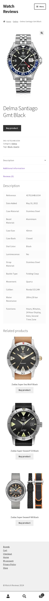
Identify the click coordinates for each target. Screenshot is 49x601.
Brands (6, 546)
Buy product (12, 128)
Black (10, 147)
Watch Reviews (10, 8)
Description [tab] (8, 160)
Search (24, 596)
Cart (5, 550)
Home (8, 21)
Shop (5, 568)
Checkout (7, 553)
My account (8, 560)
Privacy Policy (9, 564)
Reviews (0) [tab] (8, 176)
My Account (8, 596)
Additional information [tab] (14, 168)
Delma (15, 21)
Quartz (16, 147)
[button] (42, 33)
